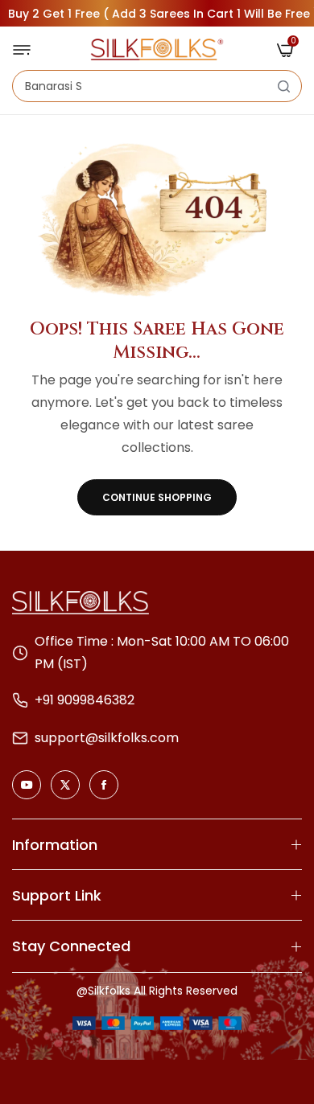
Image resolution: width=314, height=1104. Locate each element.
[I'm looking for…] (284, 86)
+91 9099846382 (84, 700)
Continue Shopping (157, 497)
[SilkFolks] (157, 49)
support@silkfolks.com (107, 737)
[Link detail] (26, 784)
